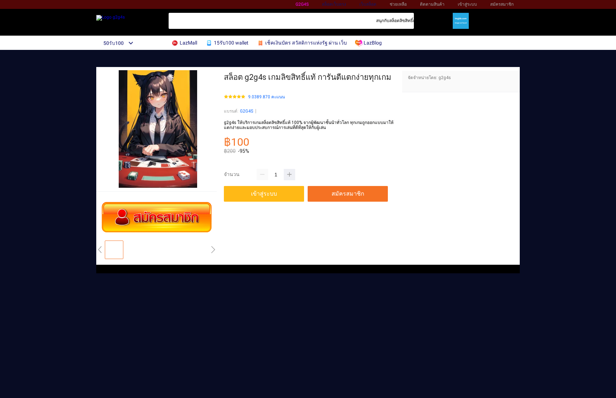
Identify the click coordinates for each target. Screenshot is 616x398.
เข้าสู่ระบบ (467, 4)
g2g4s (302, 4)
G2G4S (246, 111)
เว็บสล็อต (367, 4)
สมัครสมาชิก (502, 4)
